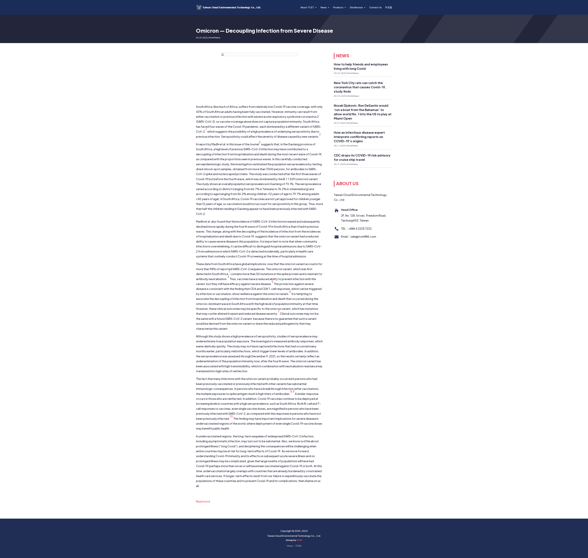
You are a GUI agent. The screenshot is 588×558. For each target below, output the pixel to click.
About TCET (307, 7)
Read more (203, 501)
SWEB (299, 540)
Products (338, 7)
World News (214, 37)
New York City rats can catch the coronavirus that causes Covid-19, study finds (360, 87)
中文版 (388, 7)
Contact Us (375, 7)
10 (231, 416)
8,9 (292, 391)
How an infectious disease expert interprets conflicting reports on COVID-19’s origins (359, 136)
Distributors (356, 7)
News (323, 7)
